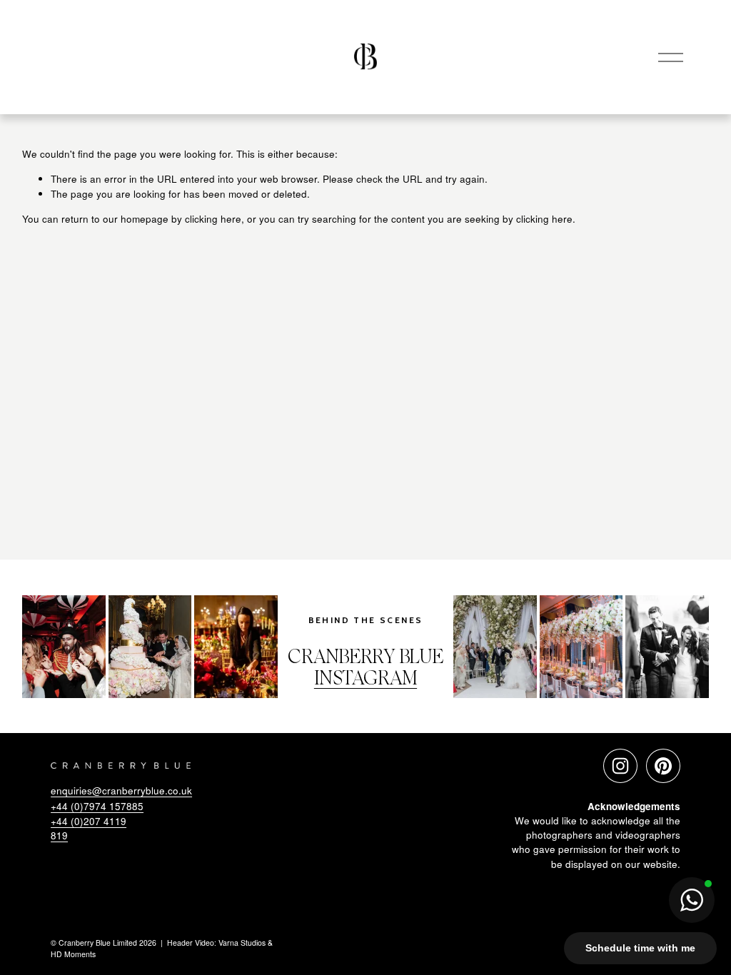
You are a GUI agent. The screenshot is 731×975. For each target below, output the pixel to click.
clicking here (213, 219)
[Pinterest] (663, 766)
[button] (692, 900)
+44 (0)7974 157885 (97, 806)
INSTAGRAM (365, 679)
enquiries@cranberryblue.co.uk (121, 790)
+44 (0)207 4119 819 (88, 828)
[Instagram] (620, 766)
